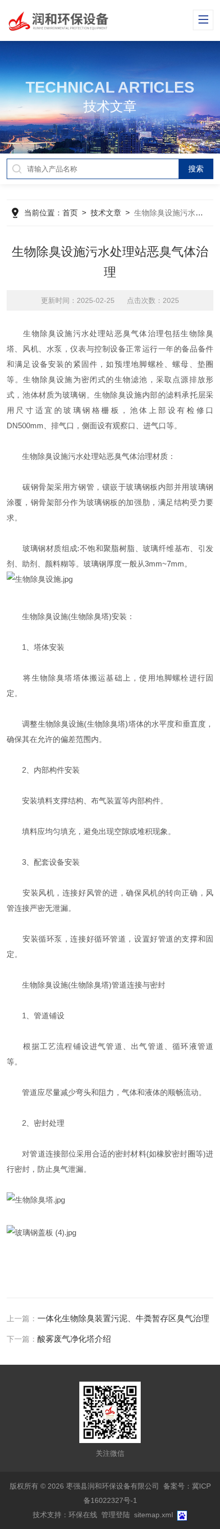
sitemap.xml (153, 1515)
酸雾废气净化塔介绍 (74, 1339)
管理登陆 (115, 1515)
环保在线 (83, 1515)
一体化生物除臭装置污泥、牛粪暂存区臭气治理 (123, 1318)
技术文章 (106, 212)
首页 (70, 212)
